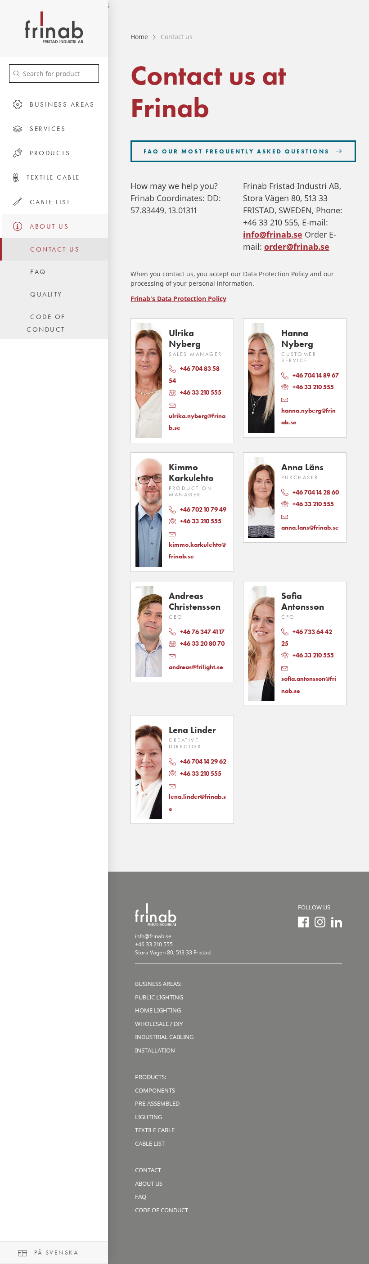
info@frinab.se (272, 234)
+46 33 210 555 (154, 944)
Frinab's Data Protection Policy (178, 298)
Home (139, 36)
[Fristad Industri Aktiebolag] (54, 28)
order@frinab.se (296, 246)
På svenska (55, 1252)
